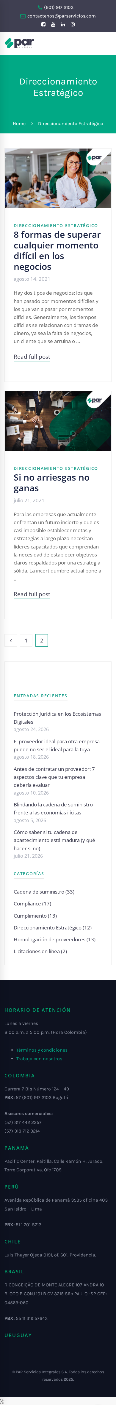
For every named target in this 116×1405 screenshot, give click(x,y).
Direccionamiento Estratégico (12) (53, 927)
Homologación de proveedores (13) (54, 939)
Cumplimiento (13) (35, 915)
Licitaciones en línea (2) (40, 951)
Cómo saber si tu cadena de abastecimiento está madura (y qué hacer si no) (54, 840)
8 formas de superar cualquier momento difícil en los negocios (57, 250)
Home (19, 123)
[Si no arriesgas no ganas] (58, 395)
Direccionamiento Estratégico (56, 225)
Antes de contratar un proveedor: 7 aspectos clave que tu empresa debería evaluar (54, 777)
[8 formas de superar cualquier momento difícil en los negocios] (58, 152)
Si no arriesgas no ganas (52, 482)
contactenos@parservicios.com (61, 16)
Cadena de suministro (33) (44, 891)
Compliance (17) (32, 903)
